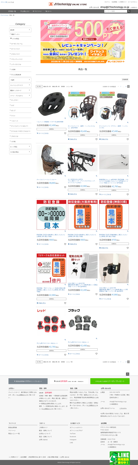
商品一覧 (13, 11)
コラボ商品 (15, 38)
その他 (13, 141)
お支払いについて (44, 433)
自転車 (12, 30)
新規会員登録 (12, 427)
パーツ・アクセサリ (16, 96)
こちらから (123, 408)
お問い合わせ (43, 439)
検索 (128, 11)
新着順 (63, 86)
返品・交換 (73, 388)
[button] (118, 86)
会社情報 (104, 423)
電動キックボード (15, 90)
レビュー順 (69, 86)
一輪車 (12, 80)
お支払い (11, 388)
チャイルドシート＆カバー (19, 126)
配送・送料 (43, 388)
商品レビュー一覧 (14, 433)
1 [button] (120, 86)
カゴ (12, 105)
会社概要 (24, 457)
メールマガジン (133, 2)
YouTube (72, 433)
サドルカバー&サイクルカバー (21, 131)
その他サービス (75, 423)
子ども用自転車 (16, 74)
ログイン (107, 2)
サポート (42, 423)
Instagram (73, 439)
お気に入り (25, 11)
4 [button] (125, 86)
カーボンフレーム (17, 44)
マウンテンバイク (17, 59)
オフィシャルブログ (76, 430)
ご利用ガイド (123, 2)
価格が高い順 (56, 86)
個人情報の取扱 (53, 457)
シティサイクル (16, 64)
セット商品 (13, 147)
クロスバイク (15, 54)
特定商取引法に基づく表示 (37, 457)
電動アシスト (15, 34)
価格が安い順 (47, 86)
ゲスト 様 (4, 2)
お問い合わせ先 (106, 388)
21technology (4, 15)
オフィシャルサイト (76, 427)
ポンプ (13, 110)
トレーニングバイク (16, 85)
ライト (13, 115)
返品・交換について (45, 436)
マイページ (38, 11)
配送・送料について (45, 430)
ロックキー (14, 100)
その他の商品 (14, 152)
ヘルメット (14, 121)
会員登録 (114, 2)
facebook (73, 436)
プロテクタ (14, 136)
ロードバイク (15, 49)
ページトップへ (127, 374)
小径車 (13, 69)
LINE (71, 442)
